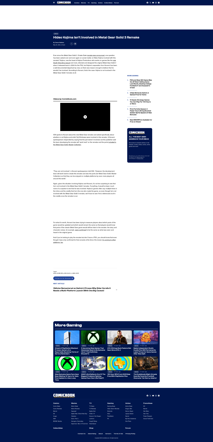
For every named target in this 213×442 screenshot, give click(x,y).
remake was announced (96, 55)
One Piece (128, 421)
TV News (91, 406)
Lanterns (91, 418)
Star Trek (146, 413)
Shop (91, 428)
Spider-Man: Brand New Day (79, 413)
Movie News (74, 406)
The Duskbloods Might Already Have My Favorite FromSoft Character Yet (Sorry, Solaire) (145, 376)
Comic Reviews (57, 408)
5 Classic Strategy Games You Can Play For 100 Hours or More (140, 102)
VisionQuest (92, 423)
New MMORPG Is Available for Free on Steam (141, 121)
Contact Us (81, 433)
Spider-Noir (92, 411)
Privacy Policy (140, 158)
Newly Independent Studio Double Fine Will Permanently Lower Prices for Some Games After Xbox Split (145, 351)
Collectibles (108, 3)
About (101, 433)
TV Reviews (92, 408)
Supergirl (73, 411)
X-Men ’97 (92, 413)
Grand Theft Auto (148, 418)
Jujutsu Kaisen (129, 413)
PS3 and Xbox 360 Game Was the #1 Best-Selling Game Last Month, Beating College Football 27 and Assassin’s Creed (141, 84)
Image (55, 416)
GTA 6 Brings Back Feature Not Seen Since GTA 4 (119, 349)
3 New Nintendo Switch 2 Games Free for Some (139, 94)
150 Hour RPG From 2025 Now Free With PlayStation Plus (118, 375)
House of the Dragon (95, 416)
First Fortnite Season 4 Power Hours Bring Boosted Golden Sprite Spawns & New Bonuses (141, 112)
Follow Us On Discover (63, 278)
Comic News (56, 406)
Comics (76, 3)
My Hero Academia (130, 418)
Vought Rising (93, 421)
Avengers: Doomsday (77, 421)
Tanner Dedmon (59, 42)
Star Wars (146, 411)
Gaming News (111, 406)
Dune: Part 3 (74, 418)
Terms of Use (139, 157)
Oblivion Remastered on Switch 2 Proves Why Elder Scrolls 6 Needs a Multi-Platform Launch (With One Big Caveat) (82, 289)
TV (89, 3)
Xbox (108, 413)
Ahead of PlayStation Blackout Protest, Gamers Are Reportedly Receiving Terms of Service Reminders (66, 351)
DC (54, 413)
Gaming (94, 3)
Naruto (127, 416)
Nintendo (109, 411)
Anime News (128, 406)
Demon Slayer (129, 411)
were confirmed (80, 230)
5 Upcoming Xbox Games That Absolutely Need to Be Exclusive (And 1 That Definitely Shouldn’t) (93, 351)
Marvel (55, 411)
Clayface (73, 416)
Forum (116, 3)
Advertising (92, 433)
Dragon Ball (128, 408)
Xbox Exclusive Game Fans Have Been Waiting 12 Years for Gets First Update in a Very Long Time (67, 377)
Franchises (147, 403)
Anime (100, 3)
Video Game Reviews (113, 408)
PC (108, 418)
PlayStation (110, 416)
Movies (83, 3)
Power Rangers (147, 416)
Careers (108, 433)
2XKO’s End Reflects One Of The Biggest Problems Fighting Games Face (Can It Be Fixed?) (93, 376)
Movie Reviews (75, 408)
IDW (54, 418)
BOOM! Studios (57, 421)
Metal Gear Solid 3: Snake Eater (70, 273)
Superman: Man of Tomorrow (79, 423)
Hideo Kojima (56, 273)
